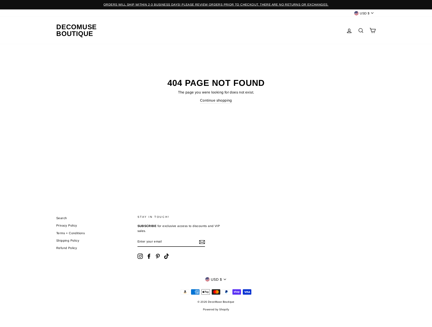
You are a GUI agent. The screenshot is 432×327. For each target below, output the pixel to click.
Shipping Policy (67, 240)
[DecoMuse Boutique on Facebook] (149, 256)
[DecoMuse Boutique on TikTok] (166, 256)
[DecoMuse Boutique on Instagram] (140, 256)
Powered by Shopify (216, 309)
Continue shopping (216, 100)
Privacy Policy (66, 225)
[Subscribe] (202, 242)
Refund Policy (66, 248)
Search (61, 218)
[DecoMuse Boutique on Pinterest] (157, 256)
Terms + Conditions (70, 233)
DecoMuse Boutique (76, 30)
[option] (216, 4)
